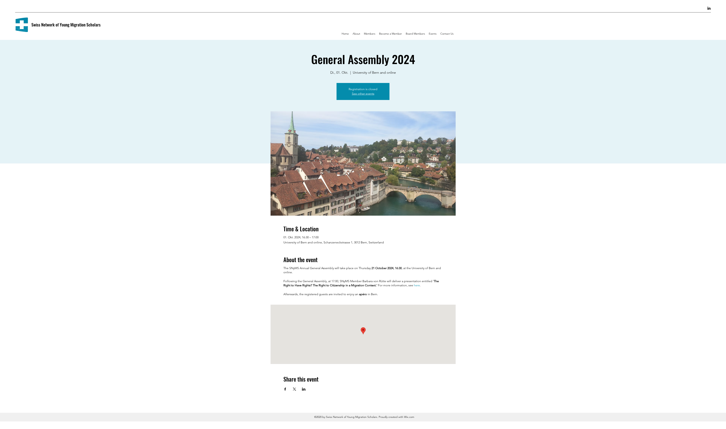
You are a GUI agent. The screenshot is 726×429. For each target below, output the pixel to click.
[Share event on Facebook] (285, 389)
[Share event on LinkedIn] (304, 389)
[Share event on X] (294, 389)
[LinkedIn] (709, 8)
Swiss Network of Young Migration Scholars (66, 25)
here (417, 285)
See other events (363, 93)
